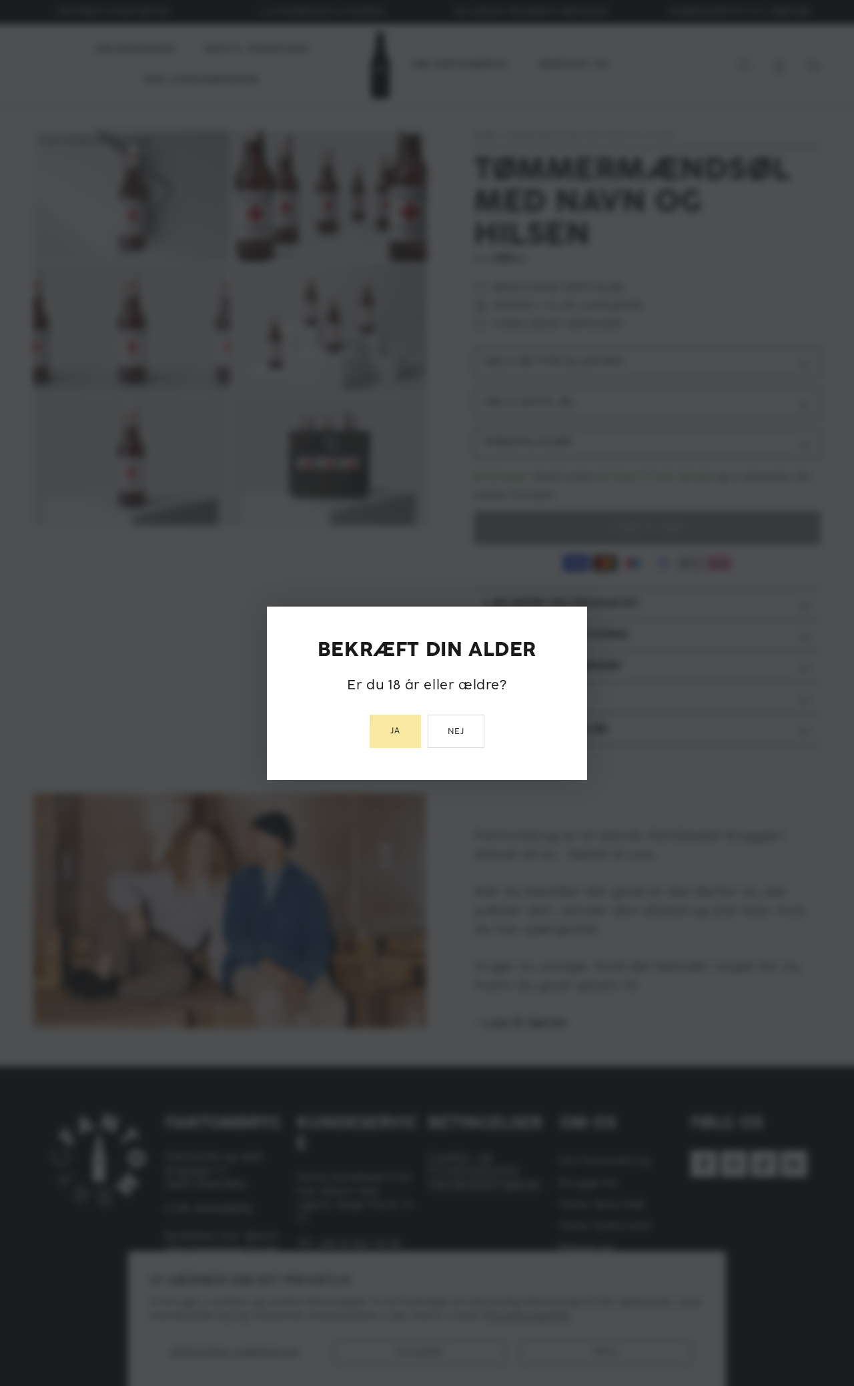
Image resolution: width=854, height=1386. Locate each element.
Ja (395, 731)
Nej (456, 731)
